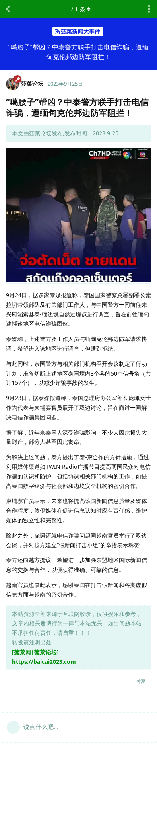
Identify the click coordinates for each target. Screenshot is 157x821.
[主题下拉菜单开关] (149, 9)
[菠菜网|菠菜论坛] (35, 652)
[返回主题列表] (8, 9)
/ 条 (75, 9)
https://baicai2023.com (44, 661)
